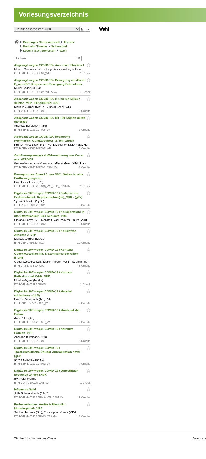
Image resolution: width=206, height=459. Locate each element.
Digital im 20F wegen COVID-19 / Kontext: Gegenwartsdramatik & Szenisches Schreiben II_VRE (46, 253)
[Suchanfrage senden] (79, 58)
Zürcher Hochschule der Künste (35, 438)
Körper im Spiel (25, 389)
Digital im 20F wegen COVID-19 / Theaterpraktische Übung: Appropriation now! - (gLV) (48, 352)
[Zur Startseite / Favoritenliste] (16, 42)
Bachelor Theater (35, 46)
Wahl (63, 50)
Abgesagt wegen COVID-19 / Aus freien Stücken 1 (49, 65)
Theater (69, 42)
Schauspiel (59, 46)
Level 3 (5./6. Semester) (39, 50)
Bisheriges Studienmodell (41, 42)
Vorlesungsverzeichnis (53, 14)
